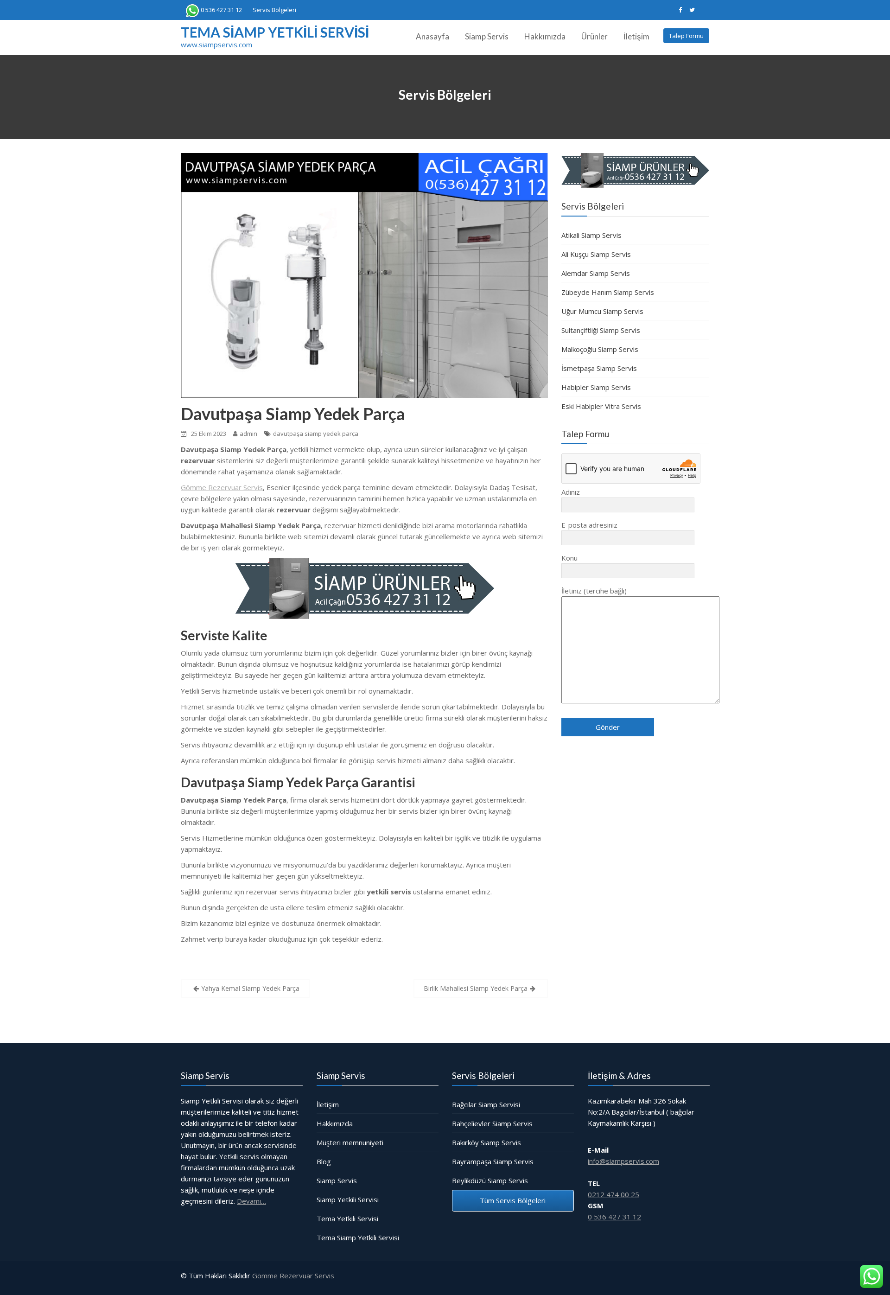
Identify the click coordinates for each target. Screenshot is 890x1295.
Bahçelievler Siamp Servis (492, 1123)
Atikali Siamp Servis (591, 235)
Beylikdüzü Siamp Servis (490, 1180)
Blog (324, 1161)
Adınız (570, 492)
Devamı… (251, 1201)
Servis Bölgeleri (274, 10)
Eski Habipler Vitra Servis (601, 406)
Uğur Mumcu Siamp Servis (602, 311)
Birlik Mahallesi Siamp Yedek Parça (476, 988)
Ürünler (594, 36)
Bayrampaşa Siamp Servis (493, 1161)
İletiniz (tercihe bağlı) (594, 590)
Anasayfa (432, 36)
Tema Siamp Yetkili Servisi (275, 32)
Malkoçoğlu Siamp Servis (599, 349)
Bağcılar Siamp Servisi (486, 1104)
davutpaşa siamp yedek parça (315, 433)
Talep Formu (686, 36)
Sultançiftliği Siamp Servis (600, 330)
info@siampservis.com (623, 1161)
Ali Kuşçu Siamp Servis (596, 254)
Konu (569, 557)
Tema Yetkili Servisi (347, 1218)
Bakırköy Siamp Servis (486, 1142)
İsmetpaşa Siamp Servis (599, 368)
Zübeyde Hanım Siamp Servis (607, 292)
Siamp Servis (487, 36)
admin (248, 433)
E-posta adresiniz (589, 524)
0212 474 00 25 (613, 1194)
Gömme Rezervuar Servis (222, 487)
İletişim (636, 36)
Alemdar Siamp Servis (595, 273)
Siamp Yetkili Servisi (348, 1199)
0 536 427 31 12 (221, 10)
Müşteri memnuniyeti (350, 1142)
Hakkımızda (545, 36)
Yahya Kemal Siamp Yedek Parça (250, 988)
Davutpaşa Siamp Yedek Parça (293, 413)
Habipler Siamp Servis (596, 387)
